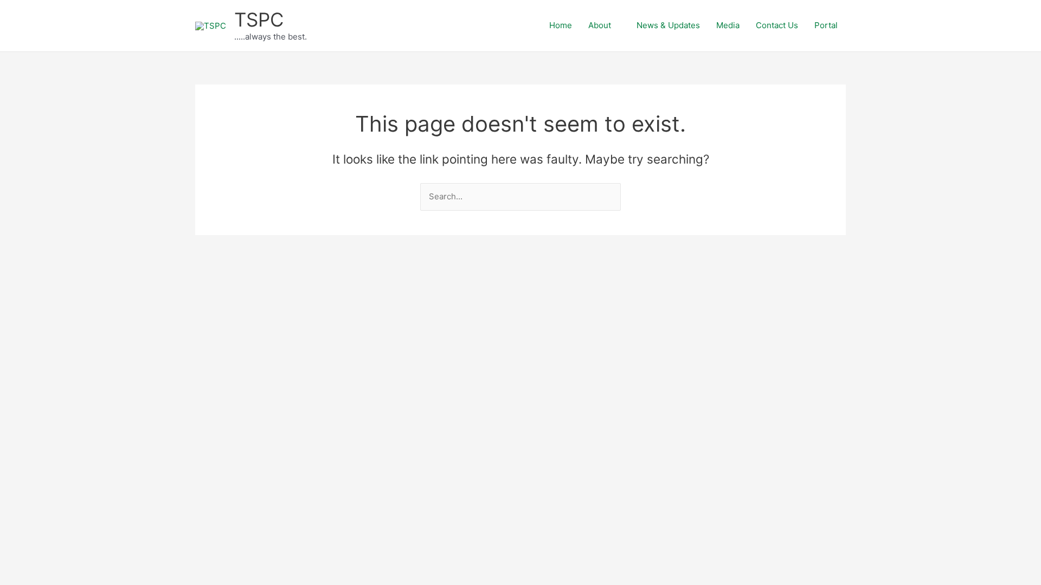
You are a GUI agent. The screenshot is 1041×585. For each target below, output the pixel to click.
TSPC (259, 19)
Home (560, 25)
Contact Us (777, 25)
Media (728, 25)
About (599, 25)
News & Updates (668, 25)
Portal (826, 25)
